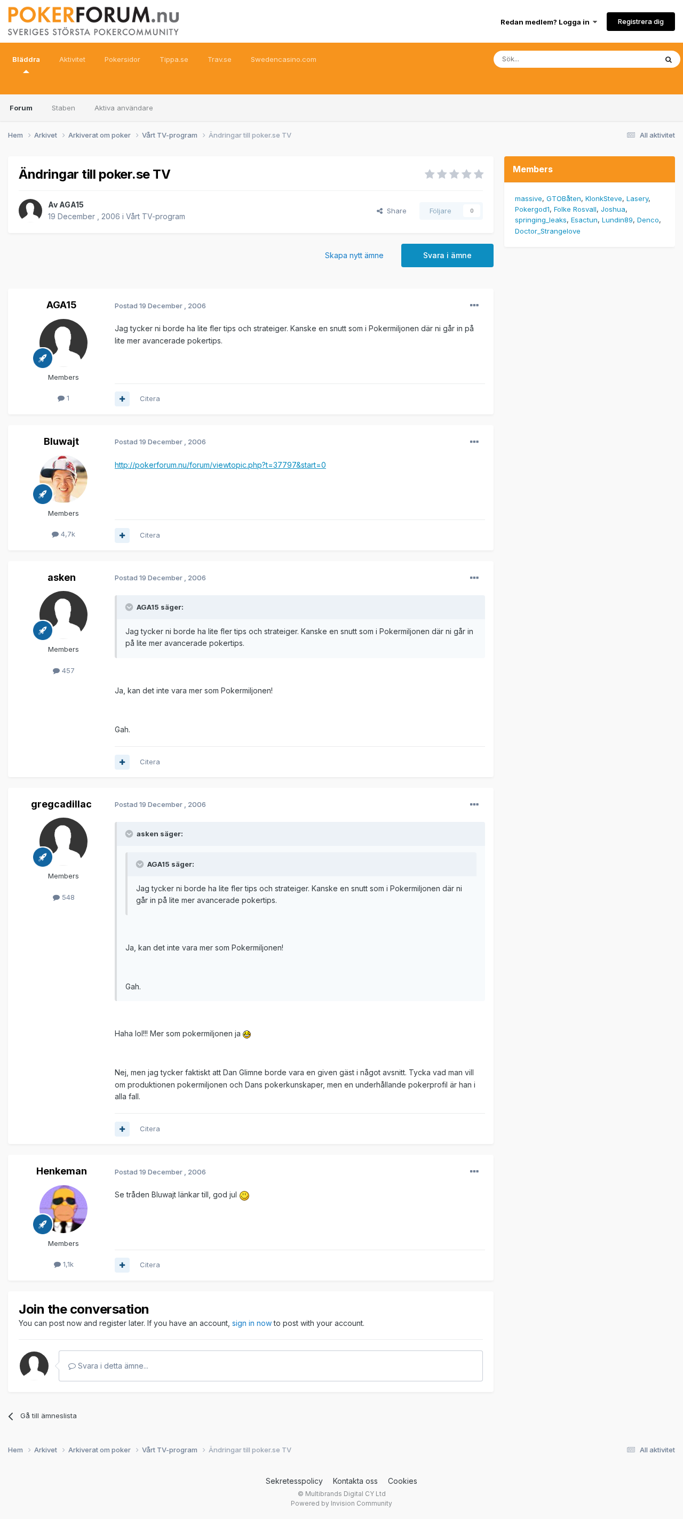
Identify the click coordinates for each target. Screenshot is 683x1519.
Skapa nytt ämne (354, 255)
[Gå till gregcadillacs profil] (63, 842)
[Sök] (668, 59)
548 (67, 897)
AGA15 (71, 204)
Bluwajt (61, 441)
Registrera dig (641, 21)
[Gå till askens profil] (63, 615)
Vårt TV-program (155, 216)
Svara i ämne (447, 255)
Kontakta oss (355, 1480)
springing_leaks (541, 219)
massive (528, 198)
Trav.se (220, 59)
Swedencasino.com (283, 59)
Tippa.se (174, 59)
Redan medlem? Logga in (547, 22)
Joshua (613, 209)
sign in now (252, 1323)
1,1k (67, 1264)
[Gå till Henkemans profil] (63, 1209)
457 (67, 670)
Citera (150, 398)
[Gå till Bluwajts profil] (63, 479)
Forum (21, 107)
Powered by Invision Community (341, 1503)
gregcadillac (61, 804)
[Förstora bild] (247, 1033)
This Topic (625, 59)
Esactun (584, 219)
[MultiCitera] (122, 398)
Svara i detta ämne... (112, 1365)
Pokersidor (122, 59)
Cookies (402, 1480)
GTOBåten (563, 198)
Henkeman (61, 1171)
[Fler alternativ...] (474, 305)
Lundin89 (617, 219)
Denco (648, 219)
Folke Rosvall (575, 209)
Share (395, 210)
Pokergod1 (532, 209)
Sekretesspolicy (294, 1480)
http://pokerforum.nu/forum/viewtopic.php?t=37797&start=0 (220, 464)
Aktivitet (72, 59)
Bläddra (26, 59)
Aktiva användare (123, 107)
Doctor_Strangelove (548, 231)
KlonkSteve (603, 198)
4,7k (67, 534)
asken (61, 577)
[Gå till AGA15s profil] (30, 210)
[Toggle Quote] (130, 607)
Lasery (637, 198)
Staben (63, 107)
